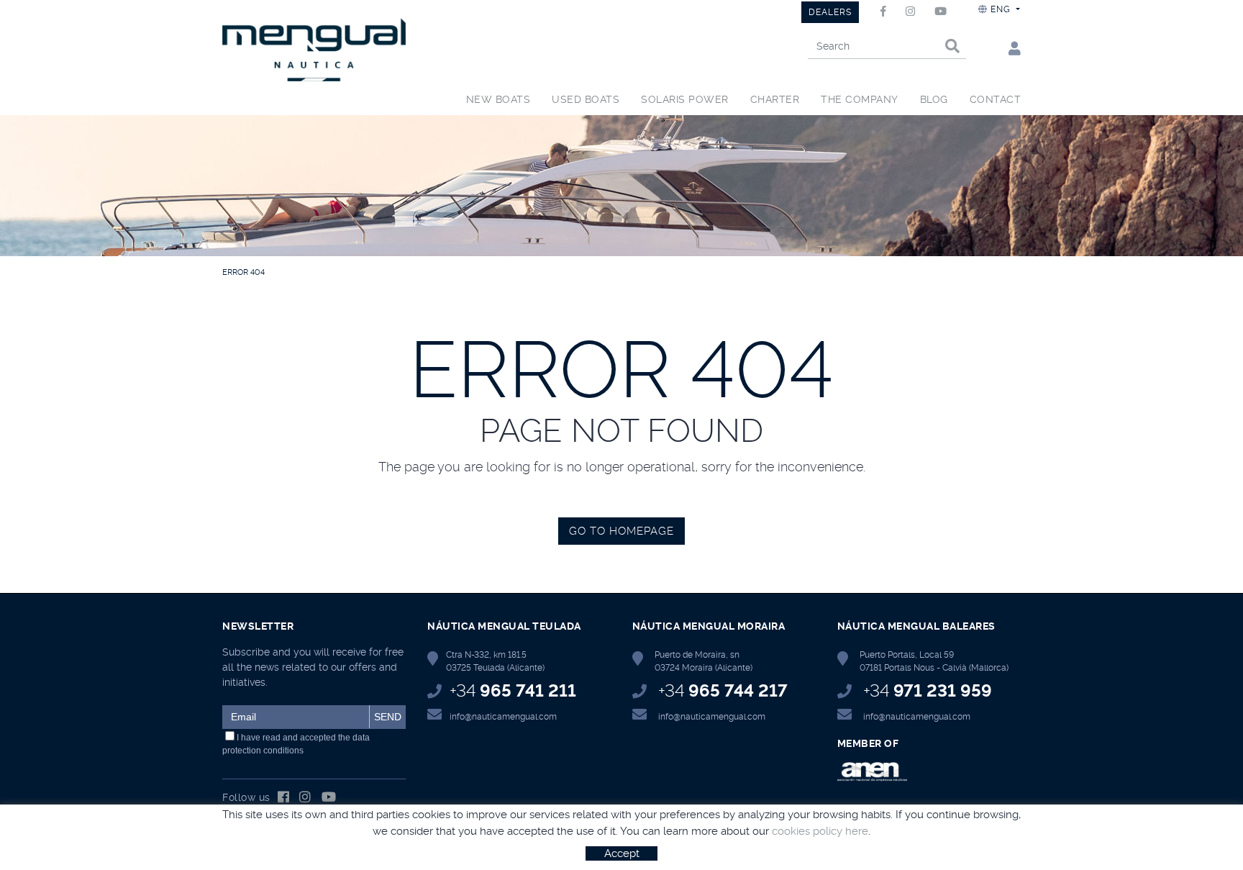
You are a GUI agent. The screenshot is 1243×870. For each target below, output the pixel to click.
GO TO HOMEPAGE (621, 531)
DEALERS (830, 12)
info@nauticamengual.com (503, 717)
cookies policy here (820, 831)
